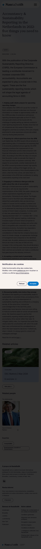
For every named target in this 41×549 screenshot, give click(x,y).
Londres (4, 516)
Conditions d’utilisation (28, 528)
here (17, 338)
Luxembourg (6, 519)
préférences (21, 271)
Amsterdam (5, 510)
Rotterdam (5, 524)
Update (5, 50)
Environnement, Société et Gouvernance (12, 448)
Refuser (22, 284)
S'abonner (8, 500)
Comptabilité (8, 443)
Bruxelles (5, 513)
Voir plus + (8, 386)
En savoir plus (9, 379)
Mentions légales (26, 525)
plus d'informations (22, 273)
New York (5, 521)
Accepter (33, 284)
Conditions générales (27, 515)
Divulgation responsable (28, 522)
